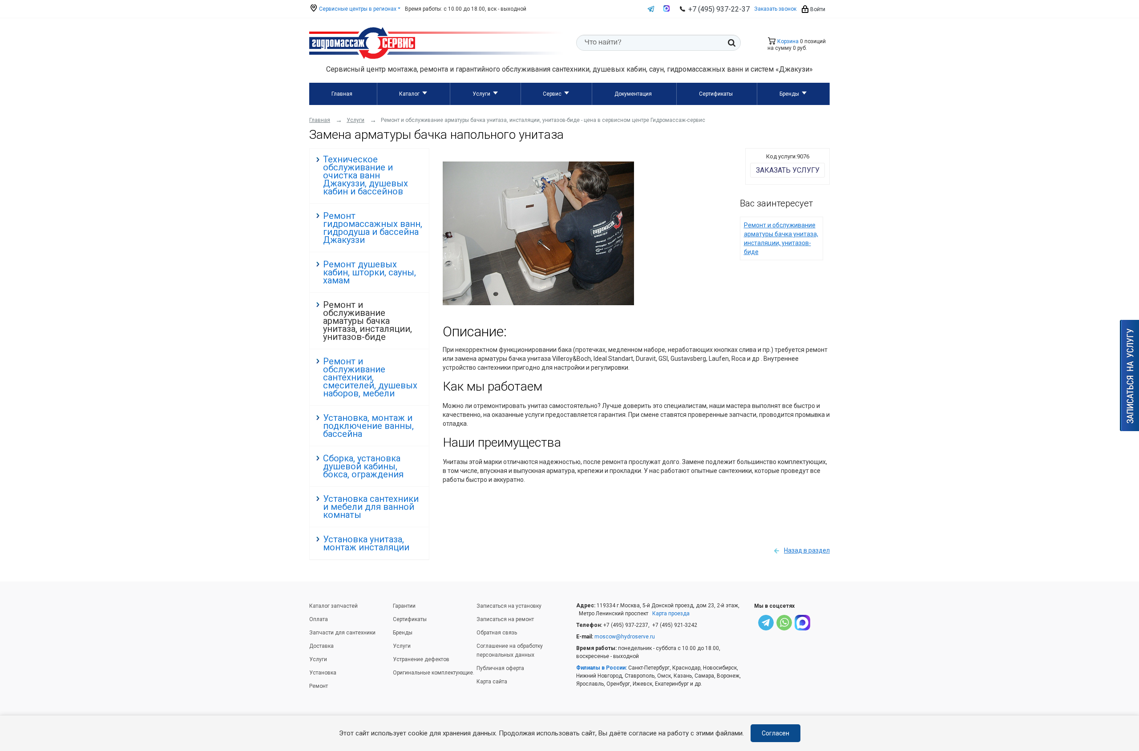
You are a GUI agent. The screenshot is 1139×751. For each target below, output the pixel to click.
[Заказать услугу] (1129, 375)
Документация (633, 94)
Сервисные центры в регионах (357, 9)
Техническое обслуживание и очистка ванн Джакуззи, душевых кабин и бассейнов (365, 175)
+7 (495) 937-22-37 (719, 9)
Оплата (318, 619)
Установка (322, 673)
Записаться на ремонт (505, 619)
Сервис (552, 94)
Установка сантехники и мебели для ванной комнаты (371, 506)
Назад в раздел (807, 550)
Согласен (775, 733)
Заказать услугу (788, 170)
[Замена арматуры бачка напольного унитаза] (538, 303)
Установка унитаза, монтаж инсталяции (366, 543)
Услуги (481, 94)
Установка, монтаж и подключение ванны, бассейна (368, 425)
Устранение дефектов (421, 659)
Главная (341, 94)
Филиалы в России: (601, 668)
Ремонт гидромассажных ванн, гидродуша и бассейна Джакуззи (372, 227)
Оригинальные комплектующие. (433, 673)
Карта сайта (492, 681)
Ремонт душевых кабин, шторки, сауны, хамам (369, 272)
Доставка (321, 646)
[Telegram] (766, 624)
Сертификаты (716, 94)
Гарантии (404, 606)
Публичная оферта (500, 668)
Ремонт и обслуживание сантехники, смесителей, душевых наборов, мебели (370, 377)
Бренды (789, 94)
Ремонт (318, 686)
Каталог (409, 94)
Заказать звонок (775, 9)
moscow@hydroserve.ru (624, 637)
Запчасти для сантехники (342, 633)
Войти (817, 9)
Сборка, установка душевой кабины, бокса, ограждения (363, 466)
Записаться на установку (509, 606)
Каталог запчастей (333, 606)
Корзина (787, 41)
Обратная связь (497, 633)
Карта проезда (671, 613)
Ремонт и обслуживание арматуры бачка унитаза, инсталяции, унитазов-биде (367, 320)
